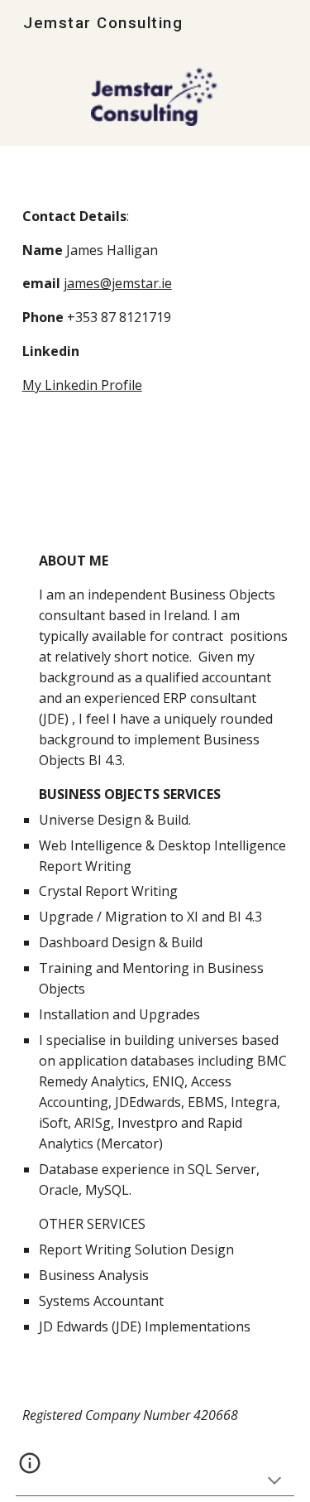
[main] (155, 318)
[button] (274, 1482)
